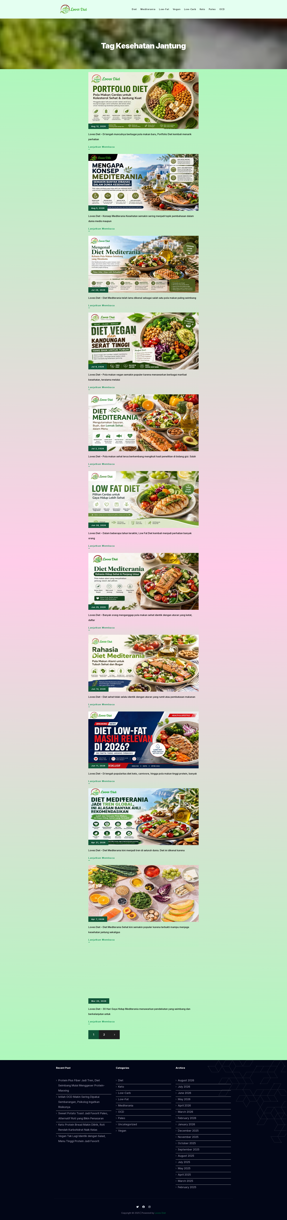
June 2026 (184, 1092)
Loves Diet (160, 1213)
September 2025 (188, 1149)
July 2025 (184, 1162)
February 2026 (187, 1118)
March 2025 (185, 1180)
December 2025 (188, 1130)
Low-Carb (190, 9)
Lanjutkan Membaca (101, 147)
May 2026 (184, 1099)
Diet (134, 9)
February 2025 (187, 1187)
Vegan (177, 9)
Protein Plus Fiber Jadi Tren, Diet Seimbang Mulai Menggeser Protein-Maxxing (81, 1085)
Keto (202, 9)
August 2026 (186, 1080)
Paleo (212, 9)
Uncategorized (127, 1124)
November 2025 (188, 1136)
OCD (222, 9)
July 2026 (184, 1086)
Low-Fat (164, 9)
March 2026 (185, 1111)
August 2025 (186, 1155)
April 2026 (184, 1105)
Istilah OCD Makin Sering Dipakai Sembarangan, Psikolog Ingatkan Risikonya (79, 1102)
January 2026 (186, 1124)
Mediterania (148, 9)
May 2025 (184, 1168)
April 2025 (184, 1174)
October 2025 (187, 1143)
